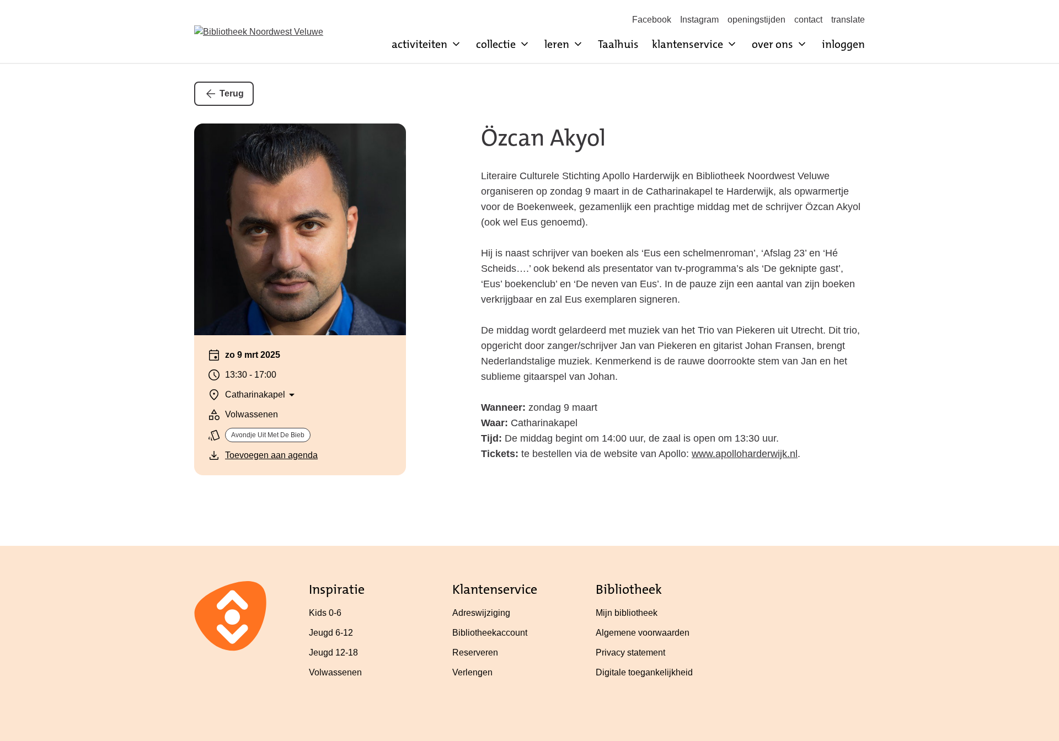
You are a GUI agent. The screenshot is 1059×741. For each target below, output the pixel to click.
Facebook (651, 19)
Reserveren (475, 652)
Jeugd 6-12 (331, 632)
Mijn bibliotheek (626, 613)
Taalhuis (618, 44)
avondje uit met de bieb (267, 435)
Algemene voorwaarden (642, 632)
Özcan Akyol (543, 137)
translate (848, 19)
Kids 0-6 (325, 613)
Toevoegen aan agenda (271, 455)
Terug (232, 93)
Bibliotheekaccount (489, 632)
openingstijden (756, 19)
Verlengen (472, 672)
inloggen (843, 44)
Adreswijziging (481, 613)
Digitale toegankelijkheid (644, 672)
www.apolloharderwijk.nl (745, 453)
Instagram (699, 19)
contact (808, 19)
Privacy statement (630, 652)
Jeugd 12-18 (333, 652)
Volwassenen (335, 672)
